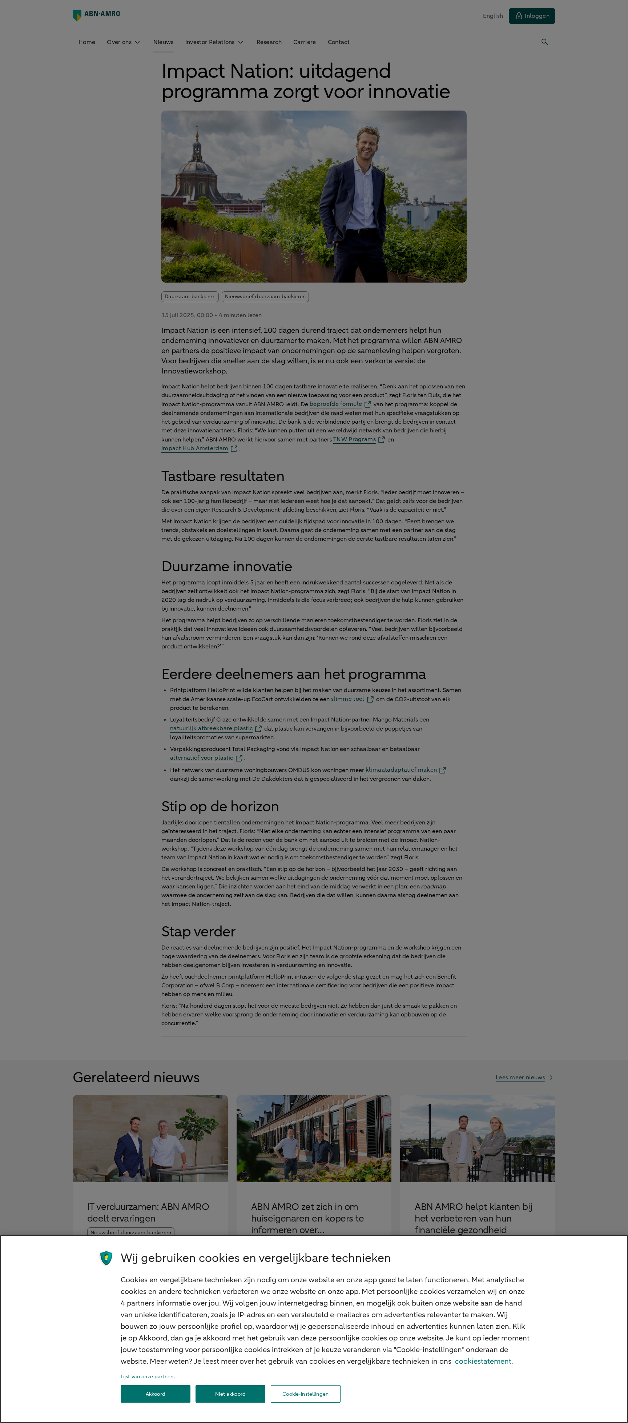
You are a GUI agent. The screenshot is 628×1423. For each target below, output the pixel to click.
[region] (314, 1329)
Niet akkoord (230, 1394)
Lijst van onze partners (147, 1376)
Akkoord (155, 1394)
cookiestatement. (484, 1361)
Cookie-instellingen (305, 1394)
